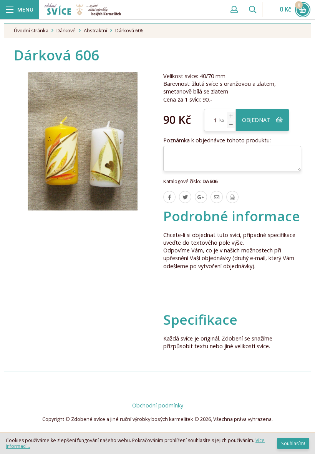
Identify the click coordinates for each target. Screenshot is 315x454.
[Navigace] (19, 9)
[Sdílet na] (201, 197)
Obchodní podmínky (157, 405)
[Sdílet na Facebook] (169, 197)
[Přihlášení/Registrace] (234, 9)
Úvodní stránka (31, 30)
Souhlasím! (293, 443)
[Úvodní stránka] (132, 9)
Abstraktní (95, 30)
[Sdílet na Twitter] (185, 197)
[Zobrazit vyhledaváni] (252, 9)
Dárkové (66, 30)
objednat (257, 120)
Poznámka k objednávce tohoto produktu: (217, 140)
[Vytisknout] (232, 197)
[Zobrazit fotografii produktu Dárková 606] (83, 141)
